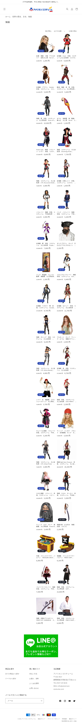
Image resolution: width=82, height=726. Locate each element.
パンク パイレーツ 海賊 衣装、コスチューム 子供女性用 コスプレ (66, 213)
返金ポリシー (41, 719)
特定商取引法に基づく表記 (69, 721)
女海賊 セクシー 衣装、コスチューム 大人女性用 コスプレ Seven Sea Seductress (66, 307)
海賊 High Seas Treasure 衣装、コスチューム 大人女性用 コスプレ (66, 463)
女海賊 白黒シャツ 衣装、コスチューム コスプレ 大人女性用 (66, 182)
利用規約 (64, 719)
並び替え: (48, 31)
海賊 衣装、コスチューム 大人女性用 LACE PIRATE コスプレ (66, 401)
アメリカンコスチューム (29, 719)
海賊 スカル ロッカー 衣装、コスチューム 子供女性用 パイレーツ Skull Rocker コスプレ (67, 494)
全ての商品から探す (12, 674)
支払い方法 (33, 674)
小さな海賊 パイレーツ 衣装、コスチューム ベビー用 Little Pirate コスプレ (46, 494)
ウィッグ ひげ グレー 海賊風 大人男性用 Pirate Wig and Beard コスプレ (46, 525)
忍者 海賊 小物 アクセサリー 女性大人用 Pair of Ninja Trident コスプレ (45, 57)
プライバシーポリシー (54, 719)
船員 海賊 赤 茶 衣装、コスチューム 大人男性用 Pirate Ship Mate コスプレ (66, 88)
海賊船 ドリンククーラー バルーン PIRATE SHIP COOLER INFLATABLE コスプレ (66, 557)
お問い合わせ (34, 688)
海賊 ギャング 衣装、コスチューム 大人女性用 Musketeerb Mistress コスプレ (46, 338)
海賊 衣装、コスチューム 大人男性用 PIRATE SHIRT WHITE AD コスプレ (66, 619)
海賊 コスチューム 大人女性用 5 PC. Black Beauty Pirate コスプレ (45, 369)
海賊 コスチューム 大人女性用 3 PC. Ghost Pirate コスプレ (45, 463)
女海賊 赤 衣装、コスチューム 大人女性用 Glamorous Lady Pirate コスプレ (66, 369)
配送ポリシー (73, 719)
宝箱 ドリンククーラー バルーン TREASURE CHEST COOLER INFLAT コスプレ (45, 557)
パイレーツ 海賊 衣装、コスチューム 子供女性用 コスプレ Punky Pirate (45, 213)
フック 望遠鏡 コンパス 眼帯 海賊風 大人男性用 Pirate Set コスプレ (45, 276)
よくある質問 (34, 683)
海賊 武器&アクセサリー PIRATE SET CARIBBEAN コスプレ (45, 619)
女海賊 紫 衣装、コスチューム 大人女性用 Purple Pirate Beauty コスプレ (45, 244)
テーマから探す (10, 679)
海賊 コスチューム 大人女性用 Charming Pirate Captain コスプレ (66, 150)
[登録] (41, 700)
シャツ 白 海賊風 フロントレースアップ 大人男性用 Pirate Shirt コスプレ (46, 401)
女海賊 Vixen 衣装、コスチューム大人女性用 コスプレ (66, 57)
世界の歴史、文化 (19, 17)
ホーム (8, 17)
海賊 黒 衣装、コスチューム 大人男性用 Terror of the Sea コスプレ (46, 119)
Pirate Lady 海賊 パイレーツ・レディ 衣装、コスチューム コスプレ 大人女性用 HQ (46, 150)
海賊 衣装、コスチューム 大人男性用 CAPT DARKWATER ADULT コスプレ (66, 588)
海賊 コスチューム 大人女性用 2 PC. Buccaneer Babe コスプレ (46, 182)
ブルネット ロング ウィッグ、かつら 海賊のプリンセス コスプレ (66, 338)
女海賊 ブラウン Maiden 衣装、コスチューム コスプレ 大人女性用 (45, 88)
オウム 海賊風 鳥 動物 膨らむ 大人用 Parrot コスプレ (66, 119)
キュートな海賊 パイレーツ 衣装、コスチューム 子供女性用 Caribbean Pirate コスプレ (46, 432)
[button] (4, 9)
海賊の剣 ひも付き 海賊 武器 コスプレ (66, 525)
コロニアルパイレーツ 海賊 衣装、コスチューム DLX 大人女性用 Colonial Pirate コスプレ (67, 276)
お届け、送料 (34, 679)
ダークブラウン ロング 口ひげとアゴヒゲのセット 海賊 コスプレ (66, 244)
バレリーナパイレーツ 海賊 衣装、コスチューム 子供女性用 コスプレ (46, 588)
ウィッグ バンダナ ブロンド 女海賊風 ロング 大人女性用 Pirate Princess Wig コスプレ (66, 432)
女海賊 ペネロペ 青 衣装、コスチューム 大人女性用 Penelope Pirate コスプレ (45, 307)
